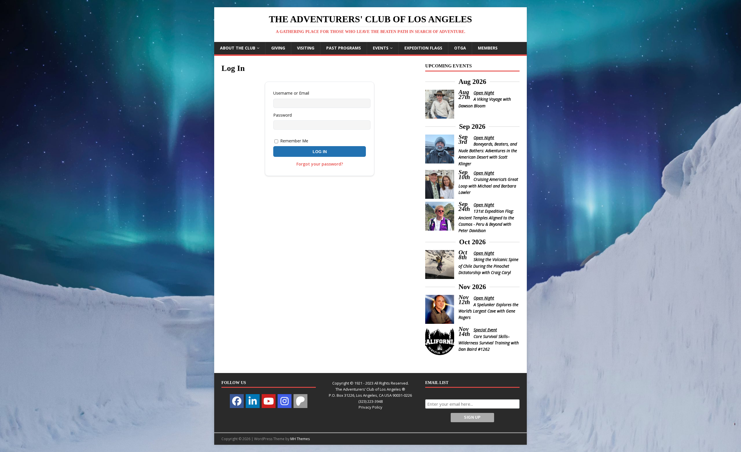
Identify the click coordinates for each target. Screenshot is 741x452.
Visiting (305, 48)
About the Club (237, 48)
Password (282, 115)
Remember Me (293, 141)
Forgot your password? (319, 164)
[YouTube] (269, 401)
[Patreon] (300, 401)
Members (488, 48)
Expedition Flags (423, 48)
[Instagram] (284, 401)
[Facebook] (237, 401)
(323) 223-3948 (370, 401)
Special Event (485, 329)
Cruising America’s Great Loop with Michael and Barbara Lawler (488, 186)
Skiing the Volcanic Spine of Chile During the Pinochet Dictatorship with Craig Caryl (488, 266)
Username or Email (291, 93)
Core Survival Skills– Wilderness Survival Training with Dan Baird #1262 (488, 343)
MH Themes (300, 438)
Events (380, 48)
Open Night (484, 92)
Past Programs (343, 48)
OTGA (460, 48)
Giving (278, 48)
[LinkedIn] (253, 401)
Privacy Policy (370, 407)
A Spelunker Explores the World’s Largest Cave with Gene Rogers (488, 311)
